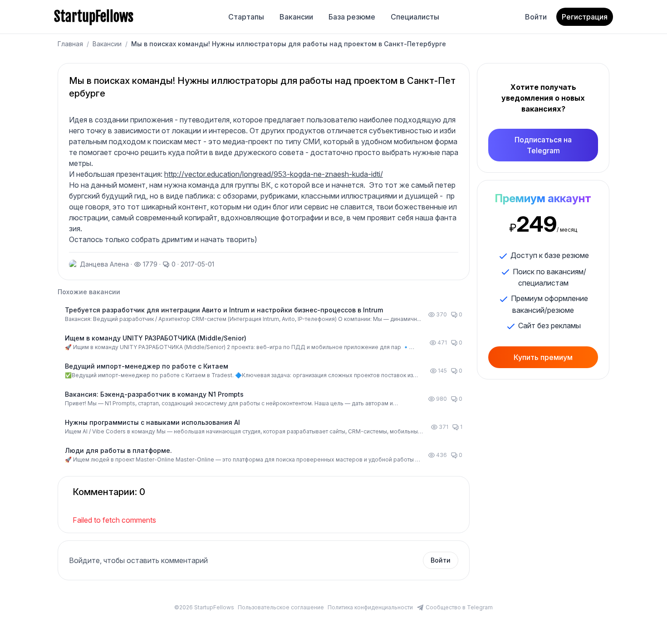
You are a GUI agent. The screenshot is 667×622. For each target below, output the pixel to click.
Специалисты (415, 16)
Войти (536, 16)
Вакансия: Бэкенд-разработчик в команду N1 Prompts (154, 394)
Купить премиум (543, 357)
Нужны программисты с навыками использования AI (152, 422)
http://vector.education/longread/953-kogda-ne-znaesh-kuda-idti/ (273, 174)
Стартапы (246, 16)
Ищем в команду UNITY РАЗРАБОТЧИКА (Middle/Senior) (155, 338)
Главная (70, 44)
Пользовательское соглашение (281, 607)
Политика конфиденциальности (370, 607)
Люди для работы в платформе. (118, 450)
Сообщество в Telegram (459, 607)
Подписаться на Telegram (543, 145)
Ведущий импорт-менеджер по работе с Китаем (146, 366)
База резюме (352, 16)
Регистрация (585, 16)
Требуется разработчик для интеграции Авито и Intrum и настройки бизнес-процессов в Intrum (224, 310)
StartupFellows (93, 17)
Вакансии (296, 16)
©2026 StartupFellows (204, 607)
